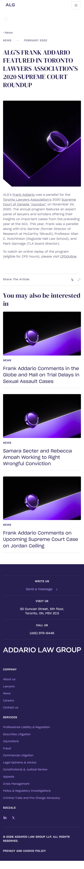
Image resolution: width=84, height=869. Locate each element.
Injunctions (11, 741)
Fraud (7, 748)
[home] (28, 5)
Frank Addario (24, 194)
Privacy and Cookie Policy (24, 851)
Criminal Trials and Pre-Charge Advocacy (31, 798)
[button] (76, 5)
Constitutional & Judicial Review (25, 769)
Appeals (8, 777)
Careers (8, 700)
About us (9, 679)
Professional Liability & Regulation (26, 727)
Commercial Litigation (18, 755)
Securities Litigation (17, 734)
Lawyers (9, 686)
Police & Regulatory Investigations (27, 791)
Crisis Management (16, 784)
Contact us (10, 707)
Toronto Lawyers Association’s (27, 199)
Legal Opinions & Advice (19, 762)
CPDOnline (68, 256)
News (7, 693)
